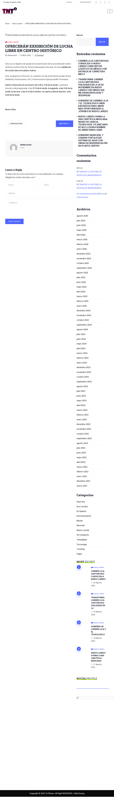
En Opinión (81, 511)
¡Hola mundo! (82, 197)
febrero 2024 (82, 358)
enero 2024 (82, 363)
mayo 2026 (82, 230)
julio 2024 (81, 334)
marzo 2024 (82, 353)
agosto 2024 (82, 329)
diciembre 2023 (83, 367)
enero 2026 (82, 249)
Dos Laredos (82, 506)
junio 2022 (81, 452)
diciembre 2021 (83, 481)
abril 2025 (81, 291)
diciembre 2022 (83, 424)
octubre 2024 (83, 320)
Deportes (81, 502)
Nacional (80, 525)
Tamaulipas (82, 539)
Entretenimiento (84, 516)
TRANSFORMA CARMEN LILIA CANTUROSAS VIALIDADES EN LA (98, 602)
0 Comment (39, 55)
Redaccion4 (12, 55)
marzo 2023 (82, 410)
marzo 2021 (82, 486)
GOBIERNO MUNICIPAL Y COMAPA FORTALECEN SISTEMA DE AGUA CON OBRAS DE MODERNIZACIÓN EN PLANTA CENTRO (92, 140)
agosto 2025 (82, 272)
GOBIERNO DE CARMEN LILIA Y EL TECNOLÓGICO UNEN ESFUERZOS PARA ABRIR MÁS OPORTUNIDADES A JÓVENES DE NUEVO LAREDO (93, 106)
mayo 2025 (82, 287)
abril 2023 (81, 405)
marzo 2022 (82, 467)
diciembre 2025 (83, 254)
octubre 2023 (83, 377)
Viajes (79, 554)
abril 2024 (81, 348)
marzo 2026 (82, 239)
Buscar (80, 35)
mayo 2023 (82, 400)
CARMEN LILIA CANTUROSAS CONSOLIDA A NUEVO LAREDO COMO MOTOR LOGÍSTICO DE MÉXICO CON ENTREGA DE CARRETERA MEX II (93, 67)
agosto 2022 (82, 443)
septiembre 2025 (84, 268)
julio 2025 (81, 277)
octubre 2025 (83, 263)
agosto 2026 (82, 216)
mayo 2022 (82, 457)
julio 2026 (81, 220)
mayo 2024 (82, 344)
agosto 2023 (82, 386)
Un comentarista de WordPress (90, 193)
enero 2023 (82, 419)
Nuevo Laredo (17, 23)
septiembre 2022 (84, 438)
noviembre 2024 (84, 315)
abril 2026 (81, 235)
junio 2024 (81, 339)
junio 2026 (81, 225)
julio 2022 (81, 448)
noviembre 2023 (84, 372)
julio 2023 (81, 391)
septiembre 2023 (84, 381)
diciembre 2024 (83, 310)
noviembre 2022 (84, 429)
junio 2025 (81, 282)
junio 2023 (81, 396)
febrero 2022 (82, 471)
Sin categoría (83, 535)
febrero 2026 (82, 244)
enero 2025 (82, 306)
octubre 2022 (83, 434)
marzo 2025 (82, 296)
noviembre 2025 (84, 258)
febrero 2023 (82, 415)
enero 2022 (82, 476)
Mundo (80, 521)
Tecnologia (82, 544)
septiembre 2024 (84, 325)
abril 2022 (81, 462)
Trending (81, 549)
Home (7, 23)
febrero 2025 (82, 301)
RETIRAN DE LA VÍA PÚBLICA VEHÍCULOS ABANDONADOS (89, 173)
